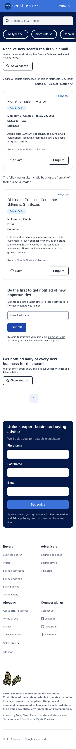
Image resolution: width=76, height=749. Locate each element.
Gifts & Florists (25, 149)
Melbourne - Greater (19, 115)
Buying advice (11, 586)
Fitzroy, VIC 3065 (44, 115)
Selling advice (49, 562)
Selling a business (51, 554)
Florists (41, 149)
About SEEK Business (15, 610)
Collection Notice (55, 54)
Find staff (46, 570)
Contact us (47, 610)
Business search (12, 554)
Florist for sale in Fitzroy (27, 101)
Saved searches (12, 578)
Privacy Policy (10, 57)
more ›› (25, 141)
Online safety (10, 594)
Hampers (42, 260)
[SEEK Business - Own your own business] (21, 6)
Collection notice (12, 634)
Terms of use (10, 618)
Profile (6, 562)
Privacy (7, 626)
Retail (10, 149)
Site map (8, 651)
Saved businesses (13, 570)
